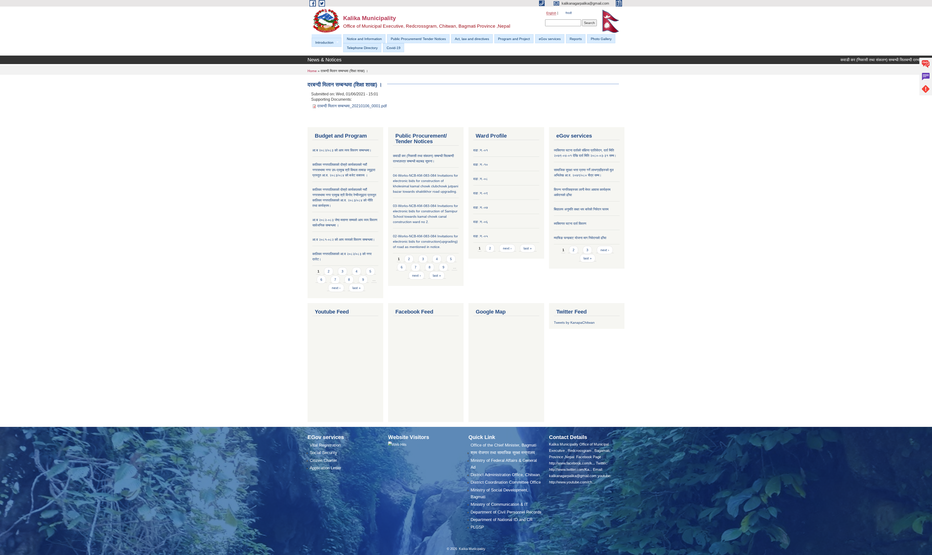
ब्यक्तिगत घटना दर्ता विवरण (570, 223)
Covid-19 (393, 48)
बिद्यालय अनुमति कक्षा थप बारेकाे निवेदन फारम (581, 209)
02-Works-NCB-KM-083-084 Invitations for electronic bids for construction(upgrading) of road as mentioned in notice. (425, 241)
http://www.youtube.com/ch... (572, 482)
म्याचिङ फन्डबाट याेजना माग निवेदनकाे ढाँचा (580, 238)
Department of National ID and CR (502, 519)
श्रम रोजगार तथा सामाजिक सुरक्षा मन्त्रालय (503, 452)
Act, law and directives (472, 39)
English (551, 13)
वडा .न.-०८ (480, 179)
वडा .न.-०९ (480, 193)
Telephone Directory (362, 48)
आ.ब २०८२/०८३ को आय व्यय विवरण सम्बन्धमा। (341, 150)
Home (312, 71)
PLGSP (477, 527)
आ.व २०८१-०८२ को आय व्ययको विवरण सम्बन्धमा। (343, 239)
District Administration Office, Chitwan (505, 474)
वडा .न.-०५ (480, 236)
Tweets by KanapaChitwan (574, 322)
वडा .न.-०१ (480, 150)
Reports (576, 39)
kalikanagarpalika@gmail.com (573, 476)
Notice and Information (364, 39)
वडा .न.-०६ (480, 222)
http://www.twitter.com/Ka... (570, 469)
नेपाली (568, 13)
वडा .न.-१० (480, 164)
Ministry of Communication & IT (499, 504)
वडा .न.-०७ (480, 207)
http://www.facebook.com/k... (572, 463)
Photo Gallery (601, 39)
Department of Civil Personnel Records (506, 512)
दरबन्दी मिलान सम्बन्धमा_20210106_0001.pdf (352, 106)
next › (336, 288)
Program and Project (514, 39)
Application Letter (325, 468)
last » (356, 288)
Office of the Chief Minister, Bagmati (503, 445)
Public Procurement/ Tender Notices (418, 39)
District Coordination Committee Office (506, 482)
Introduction (322, 43)
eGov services (550, 39)
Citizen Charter (323, 460)
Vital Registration (325, 445)
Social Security (323, 452)
